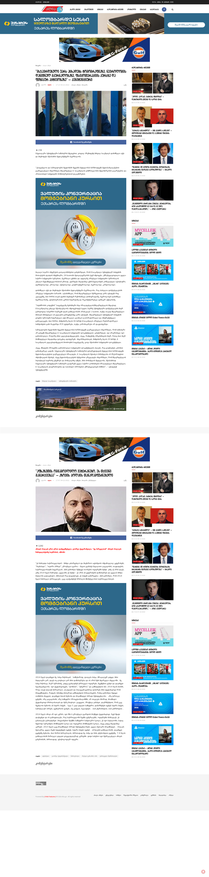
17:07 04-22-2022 (62, 480)
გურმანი (143, 9)
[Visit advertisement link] (104, 51)
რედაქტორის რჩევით (115, 9)
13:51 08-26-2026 (139, 357)
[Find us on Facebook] (164, 9)
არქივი (171, 795)
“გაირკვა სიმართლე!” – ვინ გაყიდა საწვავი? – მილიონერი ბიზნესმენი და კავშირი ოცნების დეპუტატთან (152, 133)
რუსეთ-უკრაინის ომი (89, 756)
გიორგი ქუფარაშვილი (60, 756)
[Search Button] (172, 9)
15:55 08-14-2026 (139, 139)
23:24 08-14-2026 (139, 102)
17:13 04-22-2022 (62, 85)
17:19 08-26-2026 (139, 256)
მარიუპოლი (75, 756)
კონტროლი (131, 9)
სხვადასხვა (154, 9)
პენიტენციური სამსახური (67, 381)
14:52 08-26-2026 (139, 321)
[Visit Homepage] (52, 9)
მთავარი (38, 65)
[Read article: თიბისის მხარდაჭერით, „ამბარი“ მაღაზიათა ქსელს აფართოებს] (152, 270)
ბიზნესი (100, 9)
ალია (49, 85)
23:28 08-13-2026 (139, 176)
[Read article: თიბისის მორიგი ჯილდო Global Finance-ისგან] (152, 304)
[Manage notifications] (203, 872)
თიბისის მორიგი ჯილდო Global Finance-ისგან (151, 317)
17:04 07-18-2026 (139, 212)
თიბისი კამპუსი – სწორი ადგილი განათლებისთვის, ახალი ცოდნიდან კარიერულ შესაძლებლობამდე (152, 351)
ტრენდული (92, 480)
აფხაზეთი (45, 756)
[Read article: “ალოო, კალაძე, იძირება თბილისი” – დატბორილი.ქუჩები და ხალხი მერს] (152, 83)
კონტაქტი (46, 2)
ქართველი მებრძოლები (108, 756)
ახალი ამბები (75, 9)
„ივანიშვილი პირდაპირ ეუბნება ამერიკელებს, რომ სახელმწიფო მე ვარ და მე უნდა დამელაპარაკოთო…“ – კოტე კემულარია (151, 206)
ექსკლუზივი (88, 9)
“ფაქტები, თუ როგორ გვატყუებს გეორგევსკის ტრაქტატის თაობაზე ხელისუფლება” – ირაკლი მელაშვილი (152, 170)
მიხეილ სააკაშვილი (49, 381)
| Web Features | (50, 797)
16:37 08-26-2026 (139, 289)
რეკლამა (38, 2)
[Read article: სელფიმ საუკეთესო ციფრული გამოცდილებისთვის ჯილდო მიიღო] (152, 236)
